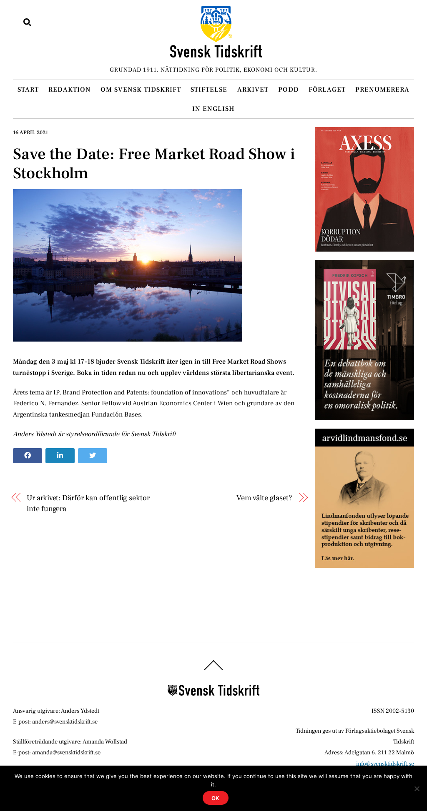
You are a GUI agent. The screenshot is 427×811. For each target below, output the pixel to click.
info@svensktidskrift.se (385, 764)
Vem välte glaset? (264, 498)
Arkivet (253, 89)
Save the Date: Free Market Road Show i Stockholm (154, 164)
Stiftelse (209, 89)
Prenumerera (382, 89)
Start (28, 89)
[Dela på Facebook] (27, 455)
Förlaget (327, 89)
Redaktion (69, 89)
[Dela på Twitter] (92, 455)
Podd (288, 89)
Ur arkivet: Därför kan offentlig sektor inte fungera (88, 503)
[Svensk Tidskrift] (216, 54)
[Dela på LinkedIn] (60, 455)
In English (213, 109)
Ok (215, 798)
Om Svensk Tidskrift (140, 89)
